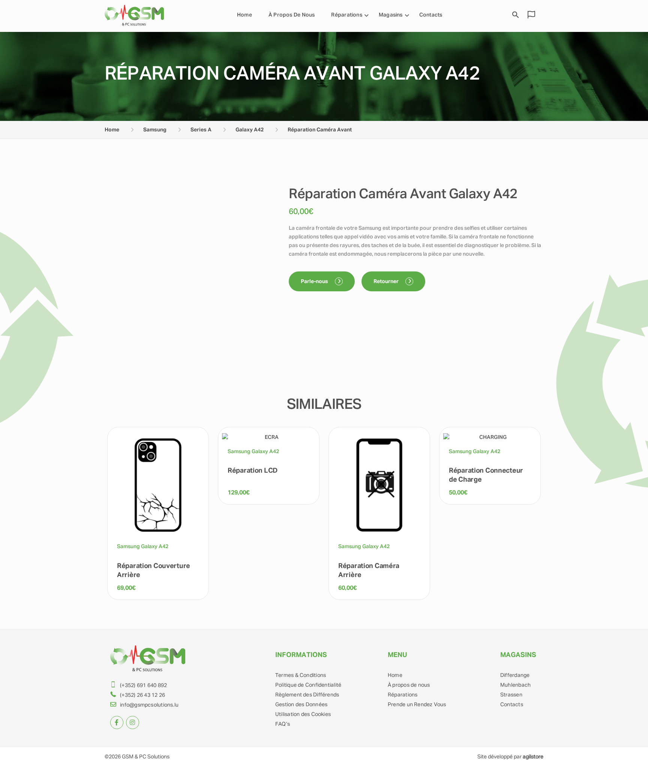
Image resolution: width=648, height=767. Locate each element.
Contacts (430, 15)
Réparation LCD (253, 470)
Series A (201, 130)
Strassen (511, 695)
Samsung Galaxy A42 (142, 546)
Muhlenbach (515, 685)
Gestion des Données (301, 704)
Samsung (154, 130)
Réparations (402, 695)
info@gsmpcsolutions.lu (149, 705)
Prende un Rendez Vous (417, 704)
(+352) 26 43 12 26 (142, 695)
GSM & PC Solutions (146, 756)
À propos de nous (291, 15)
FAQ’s (282, 724)
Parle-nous (315, 281)
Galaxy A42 (250, 130)
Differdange (515, 675)
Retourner (387, 281)
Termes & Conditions (300, 675)
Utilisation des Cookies (303, 714)
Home (244, 15)
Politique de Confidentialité (308, 685)
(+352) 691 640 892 (143, 685)
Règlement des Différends (307, 695)
